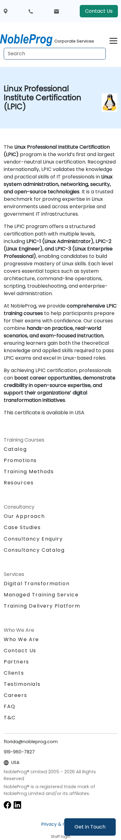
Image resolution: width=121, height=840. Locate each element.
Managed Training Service (41, 594)
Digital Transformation (36, 583)
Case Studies (22, 527)
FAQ (10, 706)
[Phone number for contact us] (31, 11)
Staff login (60, 836)
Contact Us (99, 11)
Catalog (15, 449)
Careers (15, 695)
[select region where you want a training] (5, 11)
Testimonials (22, 684)
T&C (10, 717)
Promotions (20, 460)
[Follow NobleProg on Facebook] (7, 804)
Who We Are (21, 639)
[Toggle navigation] (113, 40)
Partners (16, 661)
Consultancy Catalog (34, 550)
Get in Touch (89, 826)
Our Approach (24, 516)
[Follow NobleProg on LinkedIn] (17, 804)
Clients (14, 672)
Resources (19, 482)
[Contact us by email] (56, 11)
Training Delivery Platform (42, 605)
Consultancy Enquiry (33, 539)
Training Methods (29, 471)
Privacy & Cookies (60, 824)
